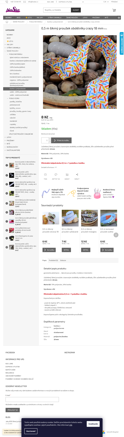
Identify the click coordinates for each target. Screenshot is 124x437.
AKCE (9, 38)
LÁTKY (9, 137)
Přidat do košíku (63, 140)
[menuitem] (8, 18)
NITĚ (8, 144)
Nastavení (30, 431)
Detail (66, 250)
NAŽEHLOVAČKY (12, 147)
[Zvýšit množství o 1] (50, 139)
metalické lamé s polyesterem (21, 77)
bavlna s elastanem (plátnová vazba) (23, 61)
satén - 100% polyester (18, 92)
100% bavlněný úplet (17, 64)
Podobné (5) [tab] (53, 260)
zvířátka (13, 114)
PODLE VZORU (14, 98)
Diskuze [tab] (63, 260)
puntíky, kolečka (16, 101)
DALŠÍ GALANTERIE (13, 150)
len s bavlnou (14, 74)
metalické (13, 121)
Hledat (76, 10)
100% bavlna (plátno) (17, 67)
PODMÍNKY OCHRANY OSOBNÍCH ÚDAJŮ (19, 379)
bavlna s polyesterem (18, 89)
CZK (105, 2)
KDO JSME (50, 2)
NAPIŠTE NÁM (10, 370)
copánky (13, 124)
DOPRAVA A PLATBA (65, 2)
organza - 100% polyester (19, 80)
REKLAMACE (10, 373)
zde (70, 425)
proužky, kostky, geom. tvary (20, 111)
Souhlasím (93, 424)
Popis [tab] (45, 260)
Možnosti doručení (48, 134)
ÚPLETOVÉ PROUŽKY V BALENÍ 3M (21, 134)
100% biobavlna (15, 70)
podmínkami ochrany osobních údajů (40, 404)
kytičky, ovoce (15, 108)
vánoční (12, 118)
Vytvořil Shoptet (112, 432)
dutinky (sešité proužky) (18, 127)
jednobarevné (15, 105)
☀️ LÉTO (10, 41)
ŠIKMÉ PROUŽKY (12, 51)
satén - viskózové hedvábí (19, 95)
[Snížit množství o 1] (50, 141)
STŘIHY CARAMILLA (13, 48)
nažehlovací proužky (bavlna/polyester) (17, 84)
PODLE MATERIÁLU (15, 54)
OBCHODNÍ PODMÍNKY (13, 376)
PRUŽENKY (10, 140)
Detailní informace (47, 167)
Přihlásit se (13, 410)
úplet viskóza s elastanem (19, 57)
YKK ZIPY (10, 44)
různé (12, 131)
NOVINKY (10, 35)
